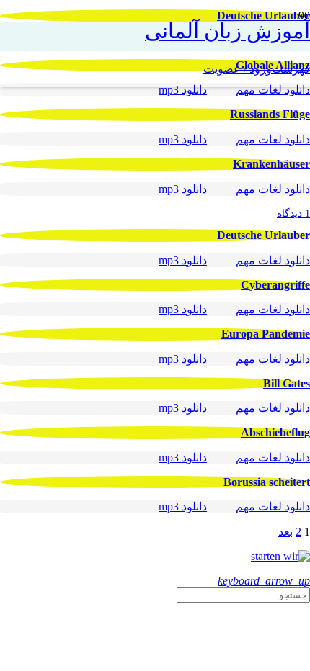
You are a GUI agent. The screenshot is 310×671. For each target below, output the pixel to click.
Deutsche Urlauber (263, 235)
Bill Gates (286, 383)
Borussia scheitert (266, 482)
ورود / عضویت (237, 69)
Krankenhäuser (271, 164)
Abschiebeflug (275, 432)
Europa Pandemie (265, 334)
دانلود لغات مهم (273, 90)
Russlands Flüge (270, 114)
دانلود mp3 (183, 90)
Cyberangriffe (275, 285)
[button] (291, 69)
